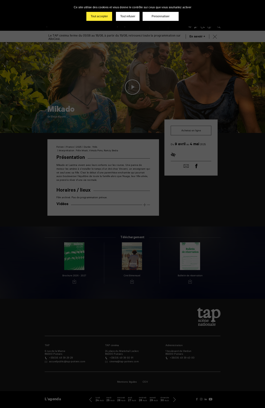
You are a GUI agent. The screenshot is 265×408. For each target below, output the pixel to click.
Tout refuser (127, 16)
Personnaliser (160, 16)
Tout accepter (99, 16)
